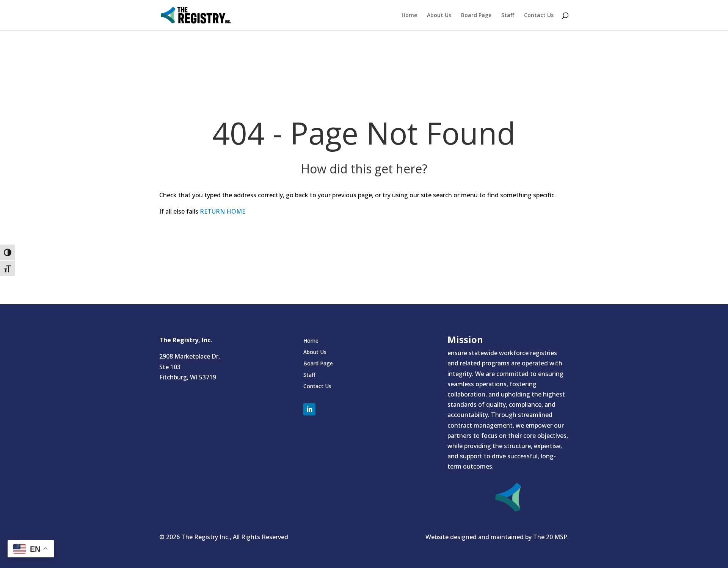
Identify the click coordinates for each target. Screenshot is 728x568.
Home (409, 16)
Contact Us (539, 16)
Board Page (476, 16)
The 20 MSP (550, 537)
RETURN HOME (222, 211)
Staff (507, 16)
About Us (439, 16)
